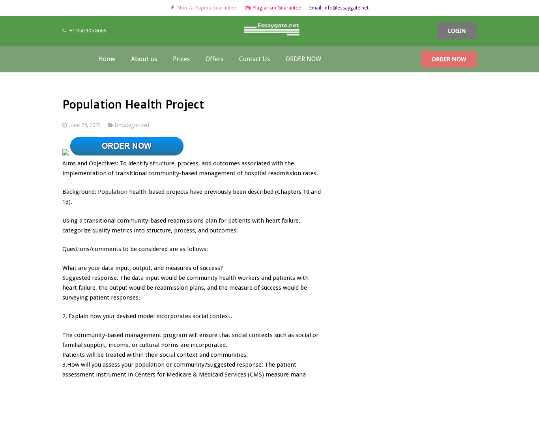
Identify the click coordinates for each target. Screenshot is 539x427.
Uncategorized (132, 125)
